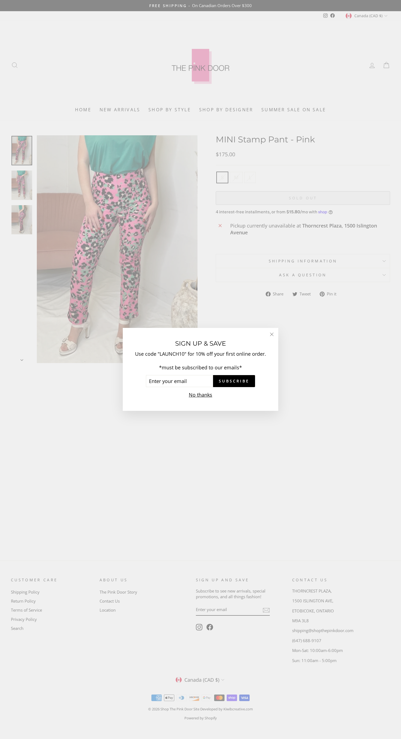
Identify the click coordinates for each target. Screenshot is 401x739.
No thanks (200, 395)
